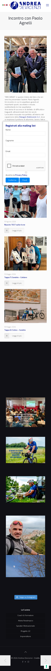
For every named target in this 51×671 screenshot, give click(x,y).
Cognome (10, 140)
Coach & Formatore (25, 615)
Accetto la (16, 175)
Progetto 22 (25, 631)
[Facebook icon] (23, 661)
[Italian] (4, 5)
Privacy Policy (21, 175)
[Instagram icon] (28, 661)
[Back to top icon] (25, 652)
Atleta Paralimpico (25, 621)
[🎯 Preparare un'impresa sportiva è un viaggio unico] (25, 574)
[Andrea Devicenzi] (25, 5)
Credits (37, 658)
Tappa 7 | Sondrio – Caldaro (15, 277)
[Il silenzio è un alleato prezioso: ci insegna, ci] (25, 496)
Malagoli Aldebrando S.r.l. (29, 117)
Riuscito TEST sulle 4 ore (14, 225)
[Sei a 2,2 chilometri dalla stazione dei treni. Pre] (25, 535)
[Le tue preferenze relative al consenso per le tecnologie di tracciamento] (46, 666)
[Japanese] (10, 5)
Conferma (12, 180)
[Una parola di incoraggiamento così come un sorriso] (25, 417)
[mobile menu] (47, 5)
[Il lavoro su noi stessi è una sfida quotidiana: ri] (25, 456)
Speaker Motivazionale (25, 626)
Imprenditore (25, 636)
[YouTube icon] (26, 661)
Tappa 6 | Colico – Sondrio (15, 330)
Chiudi (24, 180)
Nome (8, 130)
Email (8, 151)
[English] (7, 5)
